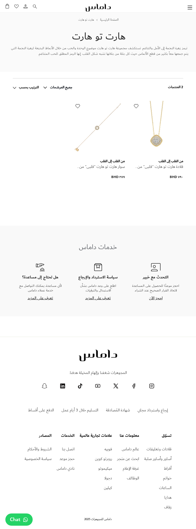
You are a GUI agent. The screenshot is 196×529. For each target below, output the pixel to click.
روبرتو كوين (103, 459)
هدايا (168, 497)
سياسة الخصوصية (38, 459)
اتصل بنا (68, 449)
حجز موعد (67, 459)
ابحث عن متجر (128, 459)
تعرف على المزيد (98, 298)
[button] (136, 106)
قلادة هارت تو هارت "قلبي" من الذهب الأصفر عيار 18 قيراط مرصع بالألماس (157, 167)
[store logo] (98, 7)
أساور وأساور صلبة (158, 459)
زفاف (168, 507)
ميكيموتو (105, 468)
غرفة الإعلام (131, 468)
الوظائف (133, 478)
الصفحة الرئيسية (109, 20)
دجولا (108, 478)
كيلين (108, 488)
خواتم (167, 478)
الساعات (165, 488)
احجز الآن (156, 298)
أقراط (168, 468)
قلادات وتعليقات (159, 449)
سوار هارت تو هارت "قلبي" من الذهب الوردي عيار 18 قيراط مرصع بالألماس (99, 167)
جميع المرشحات (61, 87)
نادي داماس (66, 468)
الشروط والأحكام (40, 449)
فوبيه (108, 449)
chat (15, 519)
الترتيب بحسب (28, 87)
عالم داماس (130, 449)
